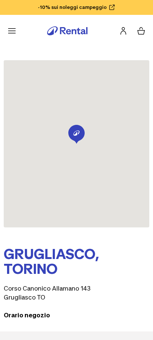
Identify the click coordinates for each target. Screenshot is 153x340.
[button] (76, 134)
